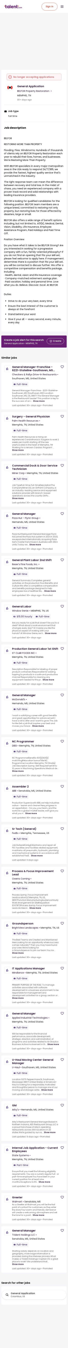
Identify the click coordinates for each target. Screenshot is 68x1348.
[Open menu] (62, 7)
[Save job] (62, 366)
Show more (39, 401)
